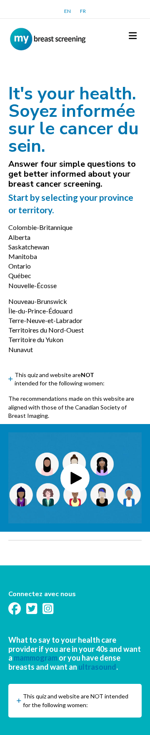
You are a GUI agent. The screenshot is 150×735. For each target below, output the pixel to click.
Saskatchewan (28, 247)
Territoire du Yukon (35, 339)
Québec (19, 275)
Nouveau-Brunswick (37, 301)
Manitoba (22, 256)
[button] (75, 379)
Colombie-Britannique (40, 227)
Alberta (19, 237)
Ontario (19, 266)
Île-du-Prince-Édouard (40, 311)
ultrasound (97, 666)
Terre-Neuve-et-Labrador (45, 320)
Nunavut (20, 349)
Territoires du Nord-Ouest (46, 330)
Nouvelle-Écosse (32, 285)
